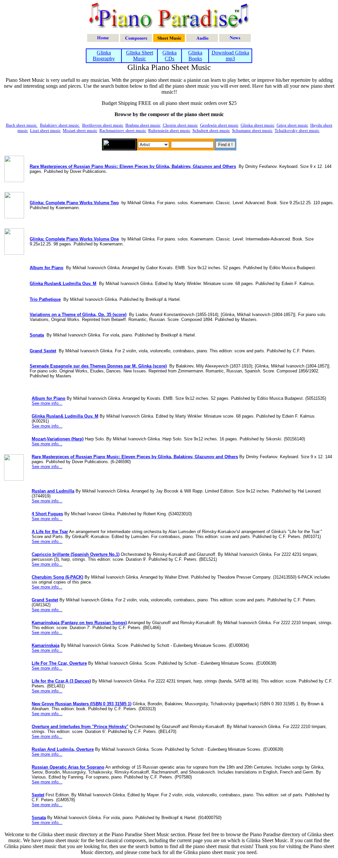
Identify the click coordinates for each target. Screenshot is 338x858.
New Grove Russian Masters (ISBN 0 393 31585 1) (81, 703)
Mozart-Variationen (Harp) (58, 438)
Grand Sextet (43, 350)
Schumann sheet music (252, 130)
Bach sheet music (22, 125)
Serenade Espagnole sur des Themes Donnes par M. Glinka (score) (98, 366)
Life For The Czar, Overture (59, 663)
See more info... (47, 403)
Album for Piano (46, 267)
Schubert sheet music (211, 130)
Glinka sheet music (258, 125)
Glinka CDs (169, 55)
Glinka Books (195, 55)
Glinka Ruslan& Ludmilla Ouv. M (63, 283)
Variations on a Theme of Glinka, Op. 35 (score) (78, 314)
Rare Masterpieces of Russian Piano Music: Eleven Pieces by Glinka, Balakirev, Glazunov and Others (133, 166)
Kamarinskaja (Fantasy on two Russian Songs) (79, 622)
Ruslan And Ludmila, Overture (63, 749)
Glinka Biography (104, 55)
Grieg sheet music (292, 125)
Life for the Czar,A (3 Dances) (61, 681)
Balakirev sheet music (60, 125)
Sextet (38, 794)
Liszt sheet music (45, 130)
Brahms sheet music (143, 125)
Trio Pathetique (45, 299)
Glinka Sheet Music (139, 55)
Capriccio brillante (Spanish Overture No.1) (75, 554)
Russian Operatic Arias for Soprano (68, 767)
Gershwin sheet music (219, 125)
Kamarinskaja (45, 645)
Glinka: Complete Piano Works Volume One (74, 239)
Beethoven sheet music (102, 125)
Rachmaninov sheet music (122, 130)
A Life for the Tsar (50, 531)
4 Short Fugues (47, 513)
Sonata (37, 335)
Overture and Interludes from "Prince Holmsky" (80, 726)
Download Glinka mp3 (230, 55)
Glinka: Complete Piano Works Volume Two (74, 202)
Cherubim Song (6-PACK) (57, 577)
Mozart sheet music (80, 130)
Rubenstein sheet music (169, 130)
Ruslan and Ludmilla (53, 491)
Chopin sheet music (180, 125)
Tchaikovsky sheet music (297, 130)
